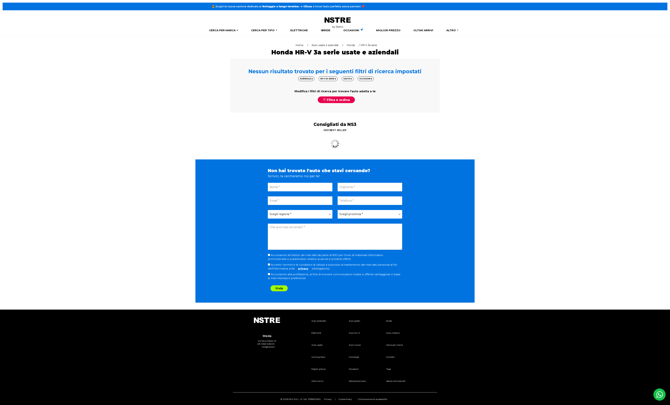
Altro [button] (451, 30)
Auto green (354, 321)
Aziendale (305, 79)
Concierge (354, 357)
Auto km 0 (354, 333)
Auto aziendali (318, 321)
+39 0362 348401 (265, 344)
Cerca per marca (222, 30)
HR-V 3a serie (327, 79)
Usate (347, 79)
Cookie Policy (345, 399)
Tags (388, 369)
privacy (303, 268)
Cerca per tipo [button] (263, 30)
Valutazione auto (357, 381)
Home (299, 45)
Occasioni (351, 30)
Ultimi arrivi (423, 30)
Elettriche (299, 30)
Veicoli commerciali (395, 381)
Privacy (328, 399)
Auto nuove (355, 345)
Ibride (325, 30)
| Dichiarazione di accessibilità (372, 399)
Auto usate (316, 345)
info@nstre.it (268, 347)
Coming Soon (318, 357)
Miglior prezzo (388, 30)
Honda (351, 45)
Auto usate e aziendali (325, 45)
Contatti (390, 357)
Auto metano (393, 333)
